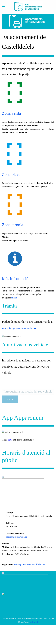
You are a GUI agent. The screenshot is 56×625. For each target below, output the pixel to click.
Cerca (10, 399)
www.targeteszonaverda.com (20, 328)
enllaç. (14, 298)
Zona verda (11, 113)
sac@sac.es (25, 622)
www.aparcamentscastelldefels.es (29, 564)
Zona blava (11, 174)
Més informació (15, 278)
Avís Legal (34, 622)
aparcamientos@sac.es (16, 537)
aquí (10, 439)
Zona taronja (12, 224)
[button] (3, 6)
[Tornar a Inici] (28, 6)
